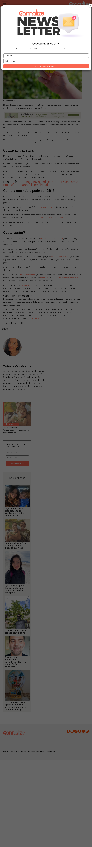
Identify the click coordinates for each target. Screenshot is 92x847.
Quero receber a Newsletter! (46, 66)
